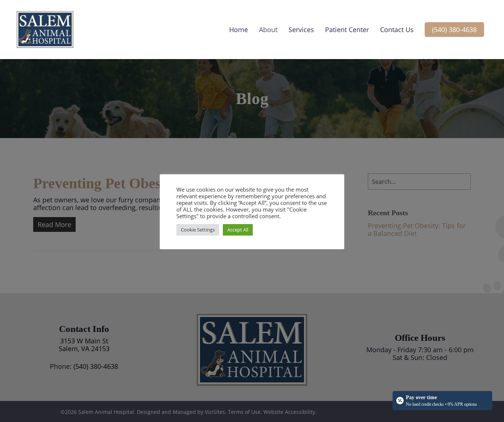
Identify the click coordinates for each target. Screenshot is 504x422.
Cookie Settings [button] (198, 229)
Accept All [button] (237, 229)
